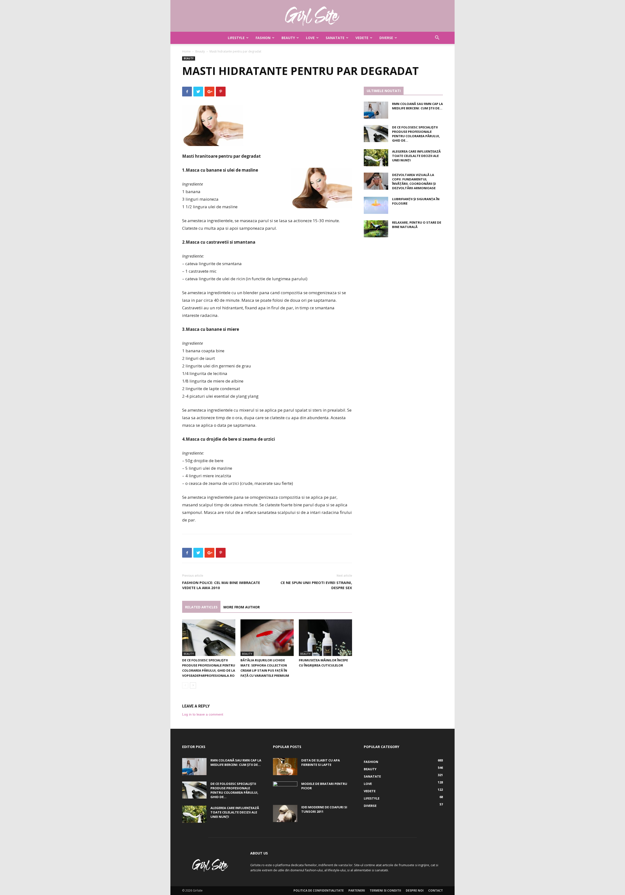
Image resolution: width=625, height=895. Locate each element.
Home (186, 51)
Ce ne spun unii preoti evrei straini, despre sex (316, 585)
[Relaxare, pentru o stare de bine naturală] (376, 228)
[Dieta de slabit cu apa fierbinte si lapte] (285, 766)
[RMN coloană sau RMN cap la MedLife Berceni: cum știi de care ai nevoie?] (376, 110)
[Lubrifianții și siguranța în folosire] (376, 205)
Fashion (263, 37)
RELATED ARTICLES (201, 607)
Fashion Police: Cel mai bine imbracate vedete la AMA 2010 (221, 585)
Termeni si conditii (385, 890)
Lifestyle (236, 37)
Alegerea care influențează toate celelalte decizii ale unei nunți (416, 155)
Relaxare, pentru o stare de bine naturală (416, 224)
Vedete (361, 37)
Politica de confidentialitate (318, 890)
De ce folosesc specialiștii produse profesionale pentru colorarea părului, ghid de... (416, 134)
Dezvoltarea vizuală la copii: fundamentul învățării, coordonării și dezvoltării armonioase (414, 181)
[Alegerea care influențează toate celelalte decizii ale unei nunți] (376, 157)
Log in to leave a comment (202, 714)
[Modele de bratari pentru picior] (285, 790)
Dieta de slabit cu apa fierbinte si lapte (320, 762)
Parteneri (356, 890)
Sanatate (335, 37)
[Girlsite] (312, 16)
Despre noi (415, 890)
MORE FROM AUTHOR (241, 607)
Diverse (386, 37)
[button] (437, 38)
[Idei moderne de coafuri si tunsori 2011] (285, 813)
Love (310, 37)
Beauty (288, 37)
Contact (435, 890)
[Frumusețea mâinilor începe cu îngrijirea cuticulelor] (325, 637)
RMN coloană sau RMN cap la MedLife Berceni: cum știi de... (417, 106)
